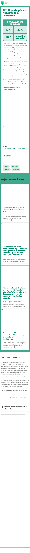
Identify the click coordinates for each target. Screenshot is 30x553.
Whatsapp (16, 169)
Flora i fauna (21, 148)
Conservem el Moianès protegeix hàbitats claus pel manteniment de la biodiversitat (14, 336)
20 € (20, 29)
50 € (8, 37)
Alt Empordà (7, 155)
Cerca (15, 550)
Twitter (6, 166)
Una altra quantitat (20, 37)
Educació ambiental (9, 148)
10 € (8, 29)
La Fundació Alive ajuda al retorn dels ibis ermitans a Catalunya (13, 210)
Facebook (15, 166)
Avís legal (23, 398)
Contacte (13, 398)
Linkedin (6, 169)
